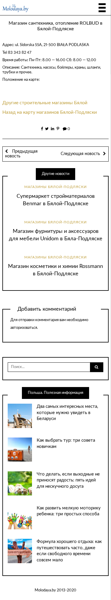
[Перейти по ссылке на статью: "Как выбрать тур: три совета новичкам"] (20, 449)
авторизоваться (23, 328)
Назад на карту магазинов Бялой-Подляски (49, 112)
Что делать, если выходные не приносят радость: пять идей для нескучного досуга (68, 480)
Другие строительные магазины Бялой (44, 102)
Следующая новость (80, 154)
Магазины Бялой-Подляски (55, 187)
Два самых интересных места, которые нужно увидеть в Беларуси (67, 412)
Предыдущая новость (21, 153)
